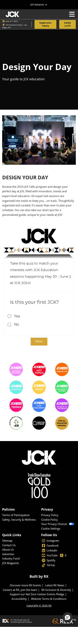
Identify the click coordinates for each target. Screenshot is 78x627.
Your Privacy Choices (54, 524)
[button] (45, 24)
